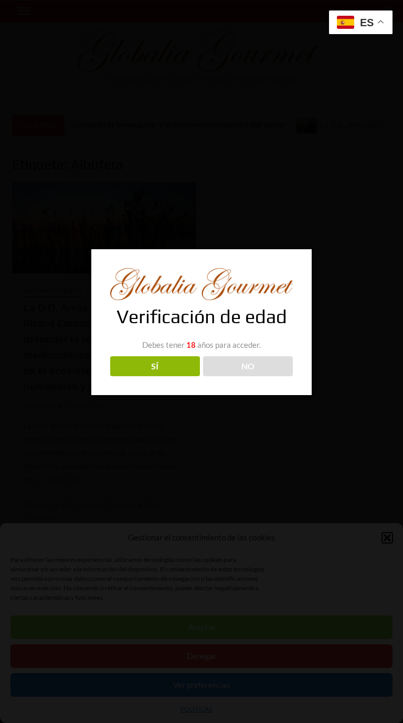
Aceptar (202, 627)
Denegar (202, 656)
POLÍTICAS (196, 709)
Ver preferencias (201, 684)
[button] (387, 538)
